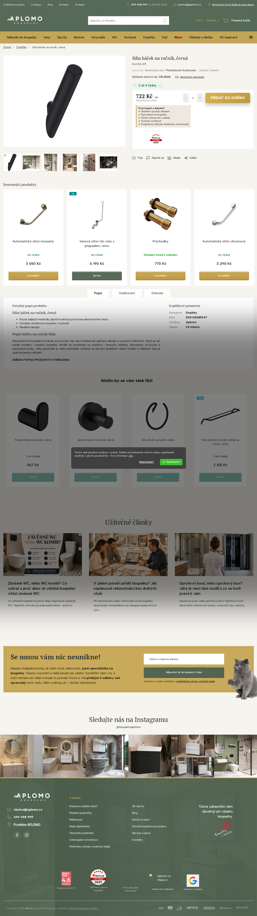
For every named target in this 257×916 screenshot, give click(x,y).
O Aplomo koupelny (14, 4)
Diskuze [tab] (157, 293)
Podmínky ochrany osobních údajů (89, 846)
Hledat (164, 20)
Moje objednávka (79, 826)
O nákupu (36, 4)
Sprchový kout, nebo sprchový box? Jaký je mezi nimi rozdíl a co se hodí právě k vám (210, 588)
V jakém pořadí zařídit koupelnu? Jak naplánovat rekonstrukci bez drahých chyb (125, 588)
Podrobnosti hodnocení (181, 70)
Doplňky (191, 312)
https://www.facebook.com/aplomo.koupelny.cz (16, 834)
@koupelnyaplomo (129, 727)
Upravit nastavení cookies (83, 908)
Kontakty (64, 4)
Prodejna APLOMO (27, 824)
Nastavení (146, 462)
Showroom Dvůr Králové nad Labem (233, 4)
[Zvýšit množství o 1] (200, 98)
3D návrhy (138, 806)
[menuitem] (21, 37)
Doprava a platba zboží (83, 806)
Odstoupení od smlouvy (83, 839)
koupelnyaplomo (26, 834)
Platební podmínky (80, 813)
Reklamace (75, 819)
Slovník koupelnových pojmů (149, 826)
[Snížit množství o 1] (185, 98)
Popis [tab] (98, 293)
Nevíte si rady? (141, 819)
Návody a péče (141, 833)
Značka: (209, 70)
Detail (97, 276)
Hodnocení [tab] (127, 293)
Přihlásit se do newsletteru (184, 672)
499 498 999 (23, 817)
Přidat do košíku (228, 98)
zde (131, 455)
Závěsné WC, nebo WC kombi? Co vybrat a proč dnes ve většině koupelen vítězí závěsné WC (41, 588)
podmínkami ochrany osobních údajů (195, 681)
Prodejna (80, 4)
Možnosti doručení (192, 77)
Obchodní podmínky (81, 833)
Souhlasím (173, 462)
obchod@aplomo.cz (28, 809)
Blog (50, 4)
